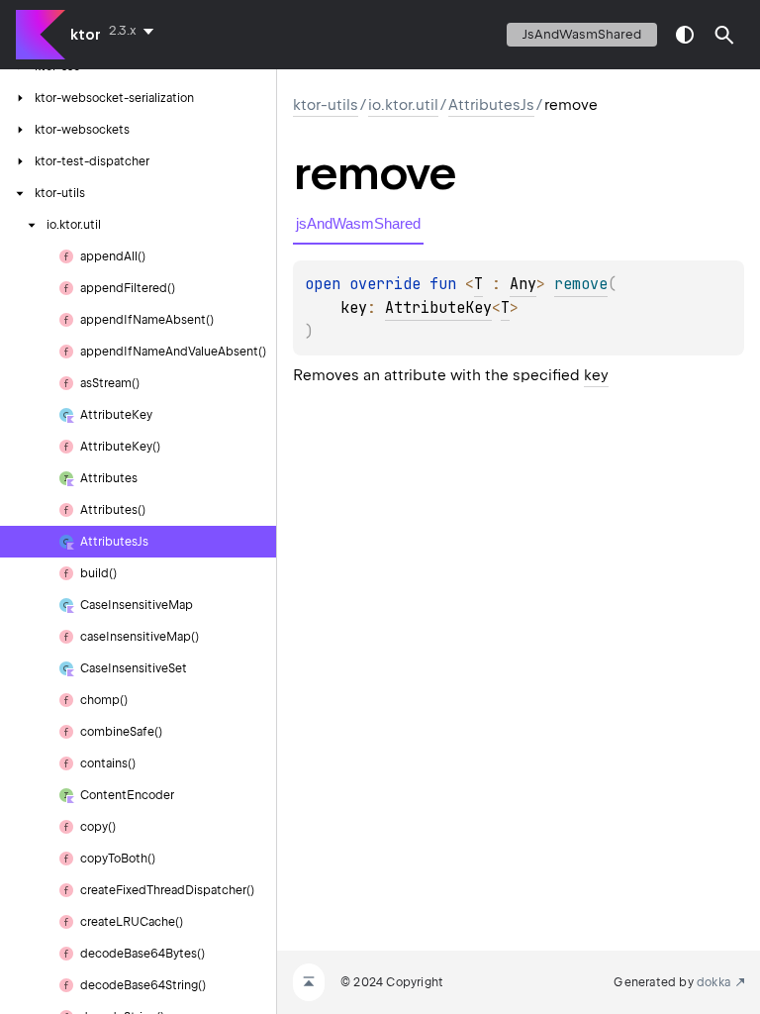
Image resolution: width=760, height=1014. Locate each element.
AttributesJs (491, 105)
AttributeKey (438, 308)
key (596, 375)
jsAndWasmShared (581, 34)
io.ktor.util (403, 105)
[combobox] (135, 31)
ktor (85, 35)
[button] (724, 34)
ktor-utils (325, 105)
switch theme (685, 34)
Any (523, 284)
